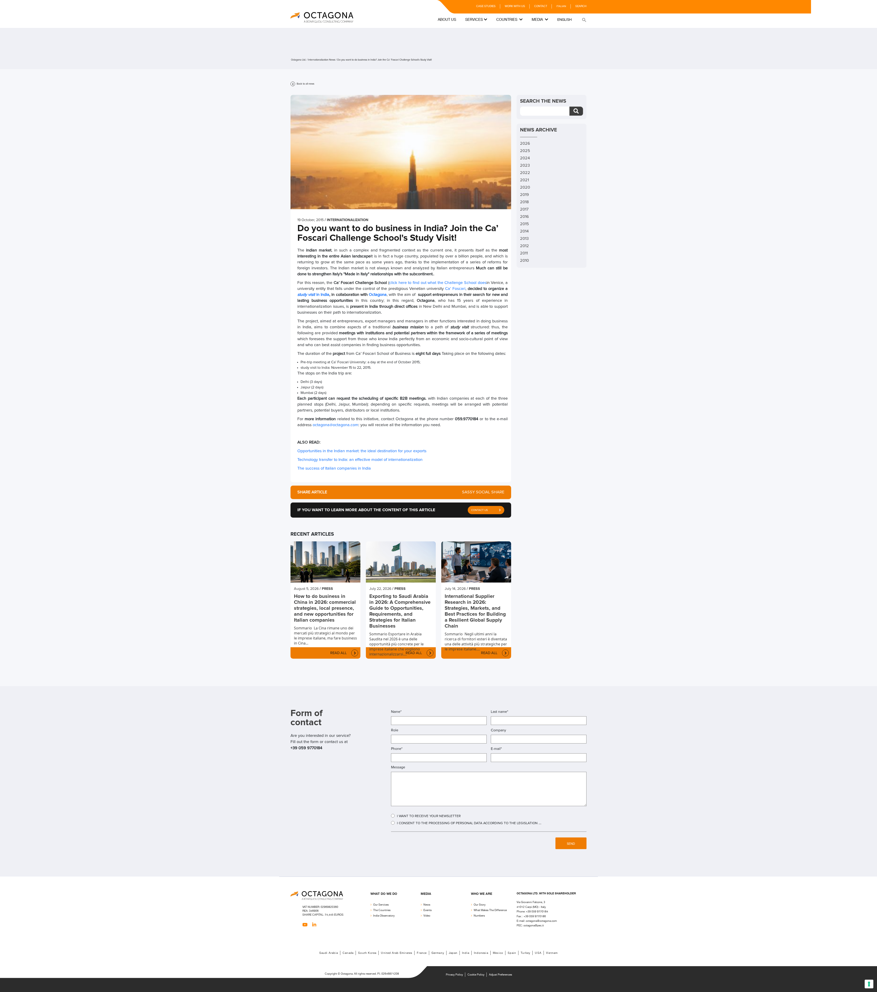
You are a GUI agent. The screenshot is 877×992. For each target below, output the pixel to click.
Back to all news (305, 84)
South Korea (367, 953)
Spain (512, 953)
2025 (525, 151)
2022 (525, 173)
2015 (524, 224)
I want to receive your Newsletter (429, 816)
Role (394, 730)
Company (498, 730)
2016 (524, 217)
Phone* (396, 749)
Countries (507, 20)
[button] (583, 20)
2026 (525, 144)
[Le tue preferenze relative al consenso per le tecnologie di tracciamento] (869, 984)
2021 (524, 180)
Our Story (480, 905)
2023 (525, 165)
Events (427, 910)
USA (538, 953)
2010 (524, 261)
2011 (524, 253)
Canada (348, 953)
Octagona (378, 295)
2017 (524, 209)
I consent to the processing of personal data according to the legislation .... (469, 823)
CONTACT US (479, 510)
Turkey (525, 953)
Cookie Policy (476, 975)
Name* (396, 712)
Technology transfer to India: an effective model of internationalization (360, 460)
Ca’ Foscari (455, 289)
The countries (382, 910)
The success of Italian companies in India (334, 468)
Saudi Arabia (328, 953)
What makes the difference (490, 910)
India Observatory (384, 916)
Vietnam (552, 953)
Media (538, 20)
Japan (453, 953)
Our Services (381, 905)
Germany (437, 953)
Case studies (486, 6)
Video (426, 916)
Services (474, 20)
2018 (524, 202)
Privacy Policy (454, 975)
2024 (525, 158)
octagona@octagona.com (335, 425)
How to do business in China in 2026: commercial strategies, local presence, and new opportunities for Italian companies (325, 608)
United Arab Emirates (396, 953)
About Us (447, 20)
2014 (524, 231)
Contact (540, 6)
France (422, 953)
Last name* (499, 712)
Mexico (498, 953)
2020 (525, 187)
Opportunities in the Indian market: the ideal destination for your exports (361, 451)
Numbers (479, 916)
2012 (524, 246)
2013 (524, 239)
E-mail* (496, 749)
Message (398, 767)
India (465, 953)
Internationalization (347, 220)
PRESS (327, 589)
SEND (571, 843)
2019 (524, 195)
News (426, 905)
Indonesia (481, 953)
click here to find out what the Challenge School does (437, 283)
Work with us (515, 6)
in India (322, 295)
